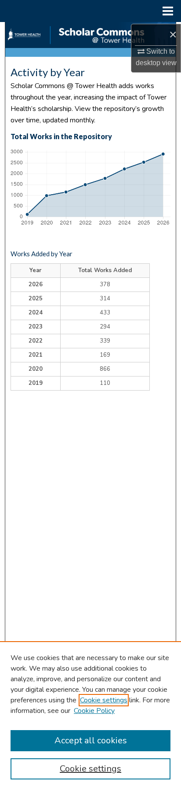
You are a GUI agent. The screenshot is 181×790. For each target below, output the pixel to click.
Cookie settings (103, 700)
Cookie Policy (94, 711)
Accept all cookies (90, 740)
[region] (90, 715)
